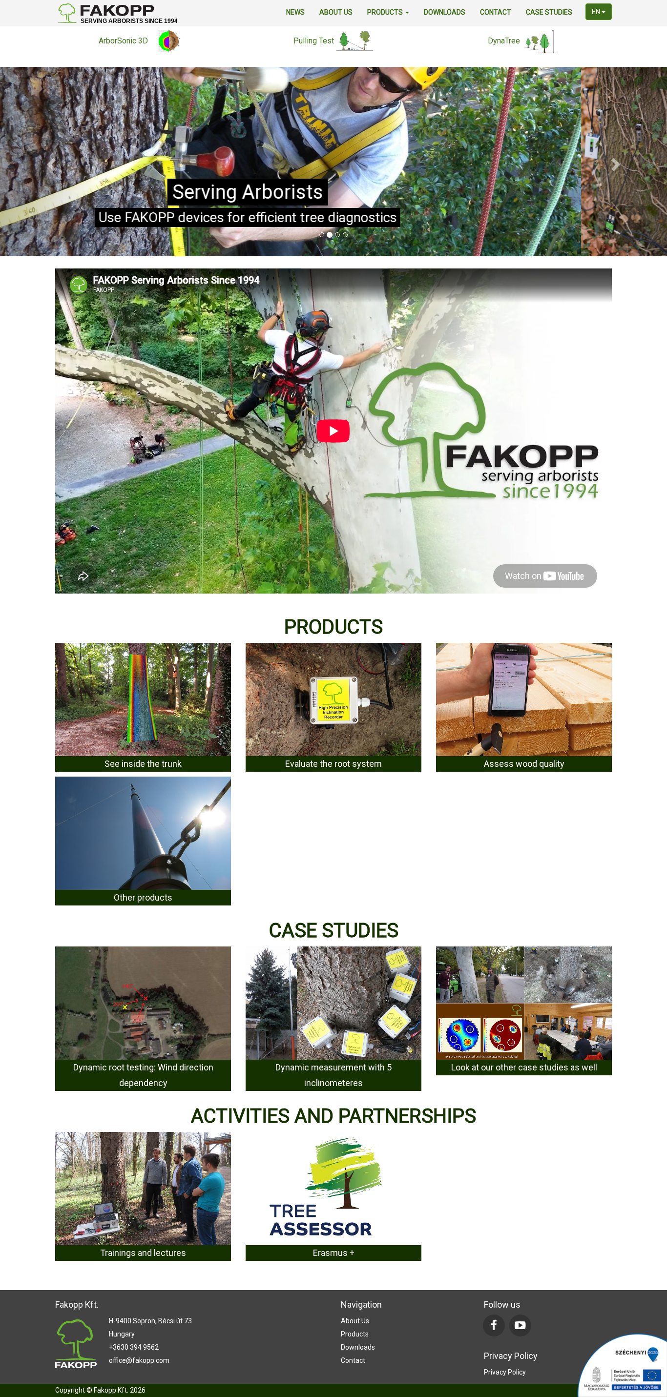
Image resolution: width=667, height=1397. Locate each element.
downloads (444, 12)
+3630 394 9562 (134, 1347)
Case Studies (549, 12)
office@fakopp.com (139, 1360)
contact (495, 12)
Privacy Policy (505, 1372)
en (597, 12)
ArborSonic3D (333, 217)
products (385, 12)
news (295, 12)
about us (336, 12)
